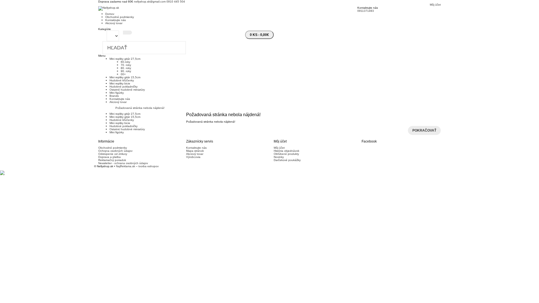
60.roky (125, 61)
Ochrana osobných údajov (115, 150)
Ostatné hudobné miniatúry (127, 89)
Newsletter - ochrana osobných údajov (123, 163)
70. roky (126, 64)
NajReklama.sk (125, 166)
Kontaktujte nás (115, 20)
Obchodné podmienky (119, 17)
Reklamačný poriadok (112, 160)
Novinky (279, 157)
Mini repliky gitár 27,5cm (124, 58)
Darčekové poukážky (287, 160)
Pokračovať (424, 130)
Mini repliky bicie (119, 83)
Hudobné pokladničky (123, 86)
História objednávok (286, 150)
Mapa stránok (195, 150)
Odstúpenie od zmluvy (112, 153)
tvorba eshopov (148, 166)
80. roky (126, 68)
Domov (109, 13)
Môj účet (279, 147)
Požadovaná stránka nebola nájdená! (140, 107)
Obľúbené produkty (286, 153)
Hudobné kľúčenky (121, 80)
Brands (114, 95)
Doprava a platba (109, 157)
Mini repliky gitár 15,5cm (124, 77)
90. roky (126, 71)
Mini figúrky (116, 92)
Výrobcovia (193, 157)
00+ (123, 74)
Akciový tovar (113, 23)
